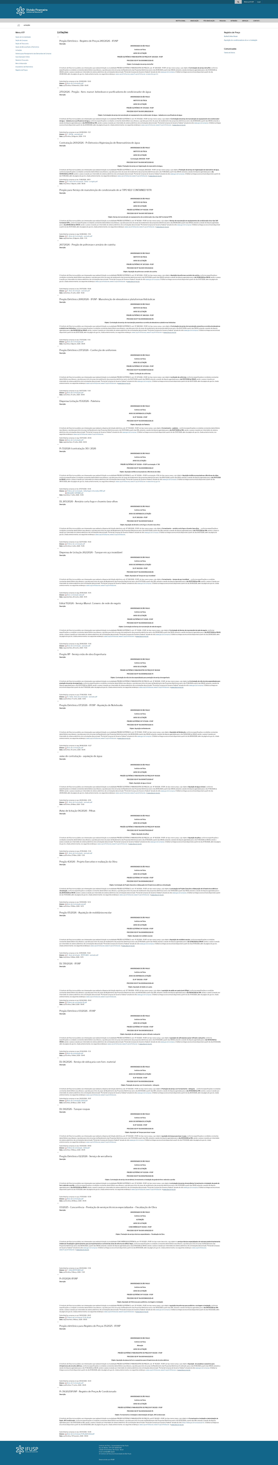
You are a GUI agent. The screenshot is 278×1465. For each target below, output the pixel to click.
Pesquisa (223, 21)
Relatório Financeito (22, 60)
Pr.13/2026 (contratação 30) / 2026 (77, 448)
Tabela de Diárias (229, 52)
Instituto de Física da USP (34, 12)
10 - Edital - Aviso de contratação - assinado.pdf (82, 697)
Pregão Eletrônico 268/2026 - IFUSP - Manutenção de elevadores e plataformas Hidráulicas (107, 299)
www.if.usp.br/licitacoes (138, 74)
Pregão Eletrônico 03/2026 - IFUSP (77, 1011)
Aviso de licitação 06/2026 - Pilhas (77, 810)
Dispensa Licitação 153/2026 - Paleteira (79, 401)
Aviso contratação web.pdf (75, 595)
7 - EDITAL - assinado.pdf (75, 134)
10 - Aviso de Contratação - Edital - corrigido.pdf (82, 181)
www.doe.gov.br (152, 74)
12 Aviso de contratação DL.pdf (77, 1002)
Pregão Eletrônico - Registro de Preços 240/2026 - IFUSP (88, 41)
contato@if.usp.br (109, 1452)
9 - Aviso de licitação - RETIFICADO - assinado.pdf (82, 955)
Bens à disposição (21, 63)
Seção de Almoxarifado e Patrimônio (27, 47)
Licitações (19, 50)
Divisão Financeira (36, 9)
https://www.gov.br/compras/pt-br (193, 1422)
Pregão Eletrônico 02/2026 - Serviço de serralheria (85, 1156)
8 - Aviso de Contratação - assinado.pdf (79, 802)
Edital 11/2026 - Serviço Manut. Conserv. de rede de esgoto (90, 603)
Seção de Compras (21, 40)
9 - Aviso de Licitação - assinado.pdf (78, 291)
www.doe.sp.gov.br (179, 125)
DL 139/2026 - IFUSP (70, 963)
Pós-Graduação (209, 21)
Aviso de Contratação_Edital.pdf (77, 1100)
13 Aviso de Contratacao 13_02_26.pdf (79, 1317)
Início (19, 25)
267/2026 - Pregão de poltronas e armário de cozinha (87, 244)
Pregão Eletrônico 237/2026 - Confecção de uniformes (87, 350)
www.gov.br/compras (168, 72)
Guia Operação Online (23, 57)
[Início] (21, 11)
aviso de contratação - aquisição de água (80, 756)
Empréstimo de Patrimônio (24, 67)
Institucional (180, 21)
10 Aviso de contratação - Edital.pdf (78, 1148)
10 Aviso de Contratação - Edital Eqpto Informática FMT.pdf (86, 491)
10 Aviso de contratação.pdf (76, 544)
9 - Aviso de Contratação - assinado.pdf (79, 236)
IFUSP (112, 1459)
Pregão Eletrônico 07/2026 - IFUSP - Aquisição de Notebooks (90, 705)
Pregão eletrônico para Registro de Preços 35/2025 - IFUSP (89, 1326)
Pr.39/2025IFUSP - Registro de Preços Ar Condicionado (87, 1391)
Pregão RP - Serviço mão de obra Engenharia (82, 654)
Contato (256, 21)
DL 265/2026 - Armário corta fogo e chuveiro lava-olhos (88, 501)
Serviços (245, 21)
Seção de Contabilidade (23, 37)
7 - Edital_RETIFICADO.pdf (75, 1270)
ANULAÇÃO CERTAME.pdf (75, 493)
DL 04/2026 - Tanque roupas (74, 1109)
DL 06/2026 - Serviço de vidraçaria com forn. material (87, 1061)
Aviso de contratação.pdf (75, 747)
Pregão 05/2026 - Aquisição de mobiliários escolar (85, 912)
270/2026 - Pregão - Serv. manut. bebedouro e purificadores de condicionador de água (105, 91)
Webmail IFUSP (249, 2)
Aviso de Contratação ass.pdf (76, 904)
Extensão (234, 21)
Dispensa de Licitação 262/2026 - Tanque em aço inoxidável (90, 552)
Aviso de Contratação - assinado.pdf (78, 646)
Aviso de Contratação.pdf (75, 83)
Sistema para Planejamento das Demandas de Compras (33, 53)
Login (259, 2)
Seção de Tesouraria (22, 43)
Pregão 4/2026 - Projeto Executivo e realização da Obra (88, 861)
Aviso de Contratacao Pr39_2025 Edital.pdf (80, 1434)
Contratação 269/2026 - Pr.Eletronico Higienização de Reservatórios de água (99, 142)
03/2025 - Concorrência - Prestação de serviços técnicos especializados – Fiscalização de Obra (108, 1207)
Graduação (194, 21)
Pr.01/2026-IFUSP (68, 1278)
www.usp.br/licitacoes (123, 74)
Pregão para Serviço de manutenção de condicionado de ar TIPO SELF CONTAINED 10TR (105, 190)
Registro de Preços (22, 70)
